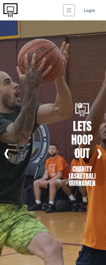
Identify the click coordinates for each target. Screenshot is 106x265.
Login (89, 10)
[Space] (10, 10)
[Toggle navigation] (69, 10)
